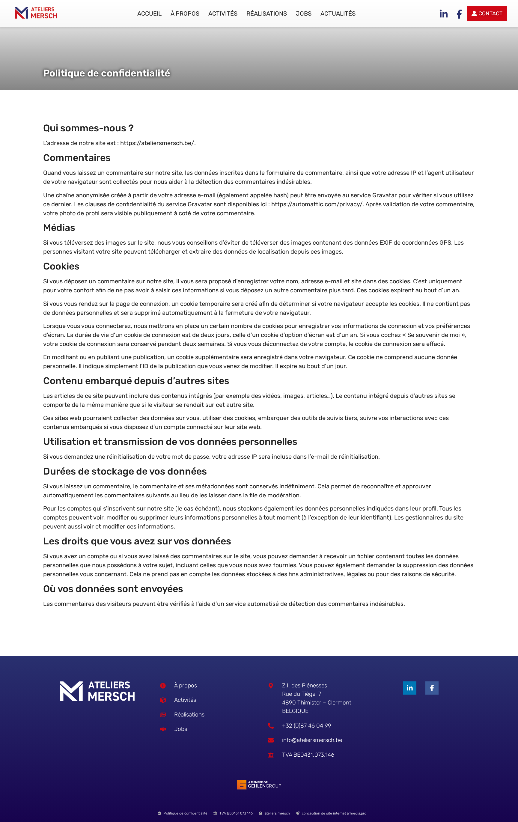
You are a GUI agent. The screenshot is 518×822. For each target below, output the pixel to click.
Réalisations (266, 13)
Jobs (303, 13)
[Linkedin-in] (409, 688)
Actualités (338, 13)
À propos (185, 13)
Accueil (149, 13)
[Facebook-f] (432, 688)
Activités (222, 13)
